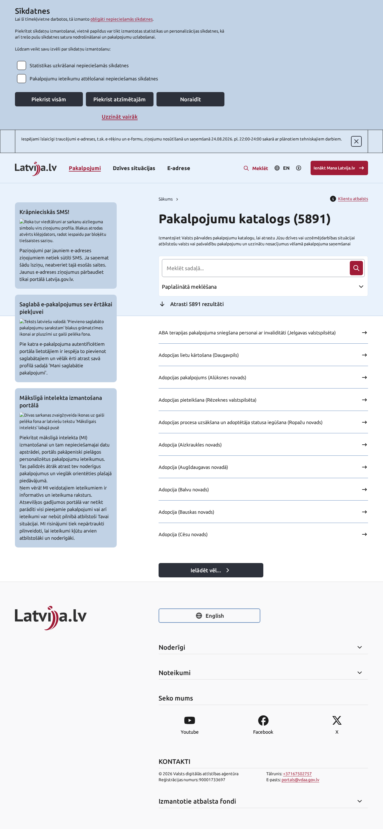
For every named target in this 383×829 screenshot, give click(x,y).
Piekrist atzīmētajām (119, 99)
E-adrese (178, 168)
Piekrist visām (48, 99)
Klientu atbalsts (353, 198)
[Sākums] (66, 618)
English (215, 616)
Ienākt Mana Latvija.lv (334, 168)
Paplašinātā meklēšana (189, 287)
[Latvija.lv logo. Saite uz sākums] (36, 169)
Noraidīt (190, 99)
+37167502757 (297, 773)
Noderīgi (172, 647)
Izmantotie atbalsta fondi (197, 801)
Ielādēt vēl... (206, 570)
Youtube (190, 732)
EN (286, 168)
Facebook (263, 732)
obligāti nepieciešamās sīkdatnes (121, 19)
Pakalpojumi (85, 168)
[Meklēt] (356, 268)
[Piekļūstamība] (299, 168)
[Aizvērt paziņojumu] (356, 141)
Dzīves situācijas (134, 168)
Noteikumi (175, 672)
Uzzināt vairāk (120, 117)
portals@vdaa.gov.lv (300, 779)
